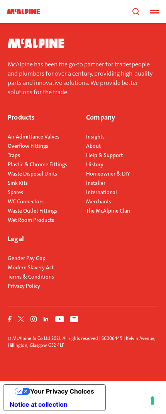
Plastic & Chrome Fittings (37, 164)
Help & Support (104, 155)
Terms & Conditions (31, 276)
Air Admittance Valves (33, 136)
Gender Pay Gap (27, 258)
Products (21, 117)
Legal (16, 238)
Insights (95, 136)
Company (100, 117)
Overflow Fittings (28, 145)
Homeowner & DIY (108, 173)
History (94, 164)
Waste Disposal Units (32, 173)
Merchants (98, 201)
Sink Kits (18, 182)
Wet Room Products (31, 219)
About (93, 145)
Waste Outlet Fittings (32, 210)
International (101, 192)
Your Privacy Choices (62, 391)
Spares (15, 192)
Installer (95, 182)
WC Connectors (26, 201)
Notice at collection (39, 404)
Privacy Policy (24, 285)
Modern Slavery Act (31, 267)
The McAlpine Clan (108, 210)
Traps (14, 155)
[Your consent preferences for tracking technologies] (152, 400)
